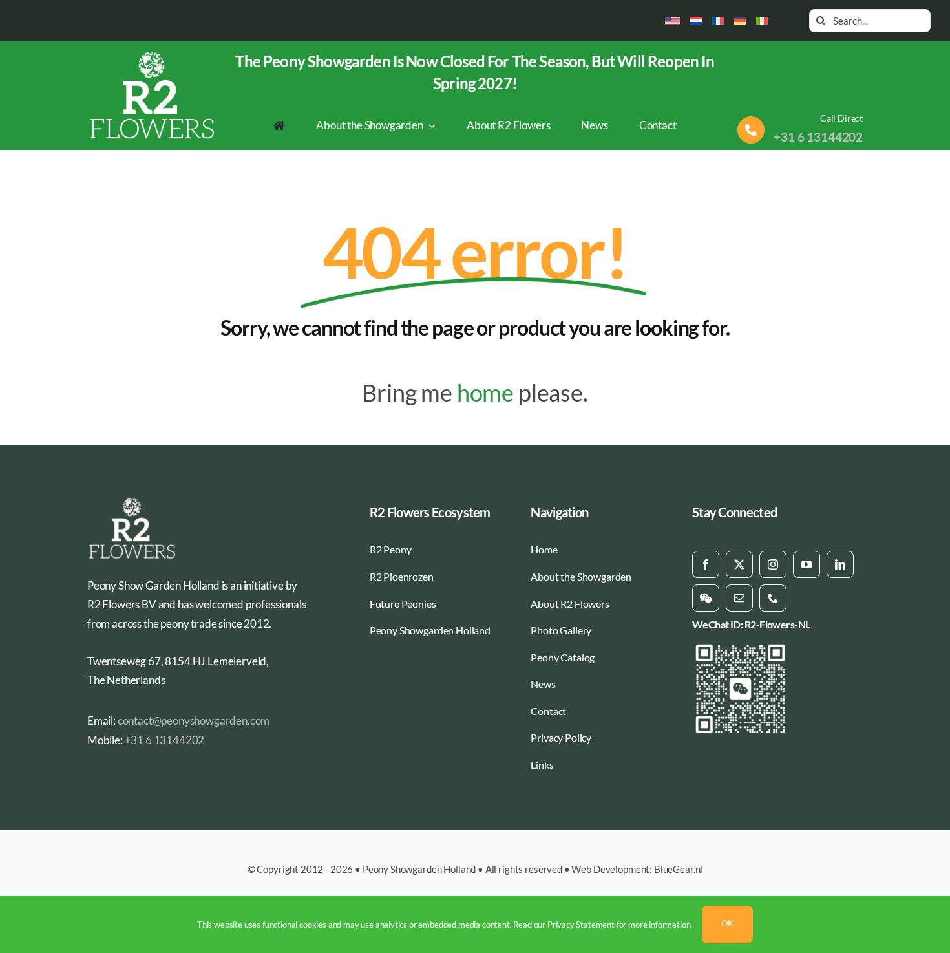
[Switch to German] (740, 20)
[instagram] (772, 564)
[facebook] (705, 564)
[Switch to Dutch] (696, 20)
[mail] (739, 598)
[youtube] (806, 564)
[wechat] (705, 598)
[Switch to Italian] (762, 20)
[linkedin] (840, 564)
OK (727, 923)
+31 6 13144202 (818, 136)
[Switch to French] (718, 20)
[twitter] (739, 564)
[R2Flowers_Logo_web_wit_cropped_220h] (152, 55)
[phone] (772, 598)
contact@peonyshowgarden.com (193, 720)
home (485, 392)
